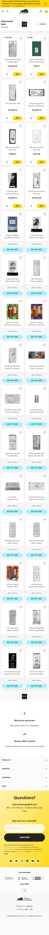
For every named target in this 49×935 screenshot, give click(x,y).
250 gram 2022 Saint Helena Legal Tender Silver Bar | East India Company (36, 629)
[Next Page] (29, 24)
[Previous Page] (19, 24)
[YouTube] (32, 861)
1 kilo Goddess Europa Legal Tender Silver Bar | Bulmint (12, 673)
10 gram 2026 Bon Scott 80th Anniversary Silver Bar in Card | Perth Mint (12, 236)
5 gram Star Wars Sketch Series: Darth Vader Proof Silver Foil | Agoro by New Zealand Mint (36, 236)
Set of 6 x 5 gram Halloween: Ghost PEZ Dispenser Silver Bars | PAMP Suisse (36, 324)
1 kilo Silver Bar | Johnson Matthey (36, 280)
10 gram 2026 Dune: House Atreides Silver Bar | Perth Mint (37, 61)
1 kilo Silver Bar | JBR (12, 104)
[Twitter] (16, 861)
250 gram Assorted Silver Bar (12, 148)
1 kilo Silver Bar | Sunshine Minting (12, 192)
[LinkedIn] (27, 861)
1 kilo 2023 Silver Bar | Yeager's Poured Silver (36, 498)
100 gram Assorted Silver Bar (36, 148)
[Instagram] (22, 861)
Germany (29, 906)
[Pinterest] (38, 861)
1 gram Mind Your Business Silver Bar (37, 411)
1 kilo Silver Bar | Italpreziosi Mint (12, 629)
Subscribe (24, 837)
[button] (24, 760)
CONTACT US (20, 6)
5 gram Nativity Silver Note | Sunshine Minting (36, 367)
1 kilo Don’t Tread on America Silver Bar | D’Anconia (36, 673)
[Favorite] (20, 38)
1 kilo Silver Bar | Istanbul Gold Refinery (36, 585)
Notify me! (12, 249)
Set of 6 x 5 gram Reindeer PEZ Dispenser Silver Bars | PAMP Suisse (12, 585)
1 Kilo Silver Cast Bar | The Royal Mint (12, 454)
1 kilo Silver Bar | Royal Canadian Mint (12, 61)
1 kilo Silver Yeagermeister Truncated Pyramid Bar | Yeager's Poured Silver (12, 498)
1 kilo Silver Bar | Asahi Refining (36, 192)
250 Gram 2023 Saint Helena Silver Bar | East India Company (36, 454)
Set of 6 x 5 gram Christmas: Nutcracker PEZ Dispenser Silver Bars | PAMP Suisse (12, 324)
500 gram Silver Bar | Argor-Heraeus (12, 542)
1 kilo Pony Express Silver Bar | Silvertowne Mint (36, 105)
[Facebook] (11, 861)
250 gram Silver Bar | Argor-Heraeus (36, 542)
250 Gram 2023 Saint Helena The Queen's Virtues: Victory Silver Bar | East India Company (12, 367)
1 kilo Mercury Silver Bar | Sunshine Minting (12, 411)
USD (30, 909)
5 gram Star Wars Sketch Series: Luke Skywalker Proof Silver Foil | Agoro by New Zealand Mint (12, 280)
